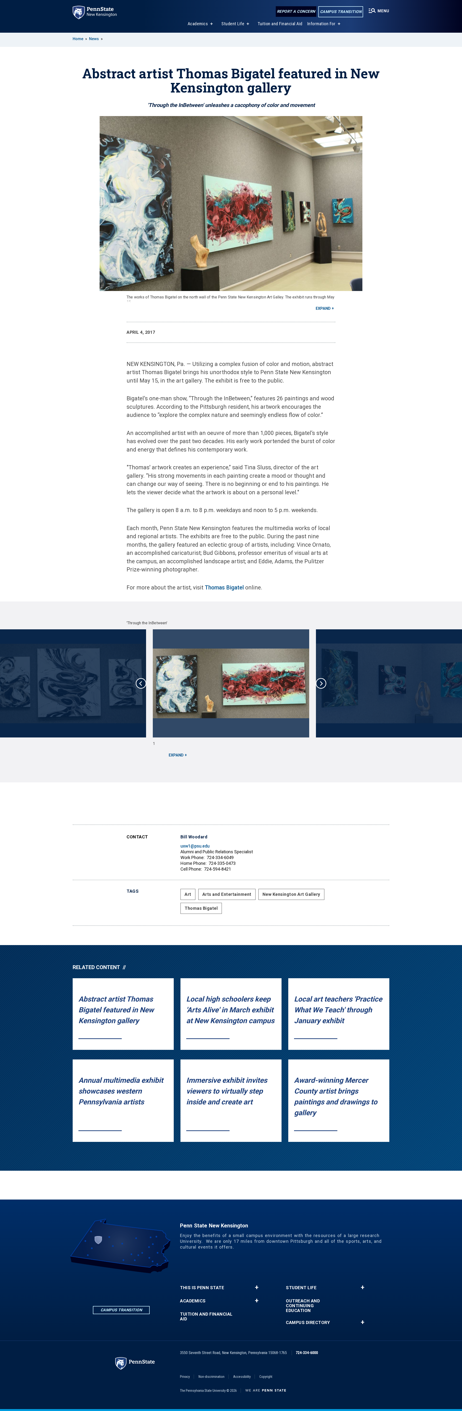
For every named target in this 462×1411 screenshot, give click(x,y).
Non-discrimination (212, 1377)
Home (78, 39)
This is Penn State (202, 1287)
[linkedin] (96, 1287)
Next (321, 683)
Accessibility (242, 1377)
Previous (141, 683)
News (94, 39)
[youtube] (146, 1287)
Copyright (265, 1377)
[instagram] (121, 1287)
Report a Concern (296, 11)
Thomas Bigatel (224, 587)
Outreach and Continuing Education (303, 1306)
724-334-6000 (307, 1352)
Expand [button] (323, 308)
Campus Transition (341, 11)
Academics (198, 23)
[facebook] (108, 1287)
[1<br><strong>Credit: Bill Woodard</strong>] (231, 683)
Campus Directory (308, 1322)
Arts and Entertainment (226, 894)
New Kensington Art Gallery (291, 894)
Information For (321, 23)
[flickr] (133, 1287)
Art (188, 894)
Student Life (232, 23)
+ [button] (256, 1287)
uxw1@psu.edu (195, 845)
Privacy (185, 1377)
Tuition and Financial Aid (280, 23)
